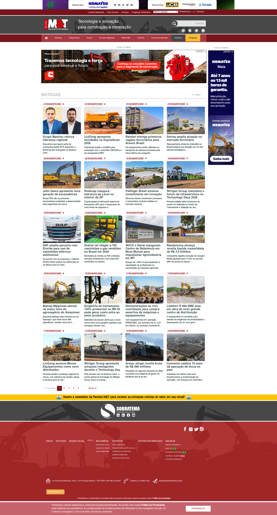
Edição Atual (74, 38)
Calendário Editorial (173, 452)
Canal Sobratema (102, 451)
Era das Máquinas (107, 38)
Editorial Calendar (173, 456)
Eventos (140, 38)
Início (49, 441)
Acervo (89, 38)
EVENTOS (117, 441)
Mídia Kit (168, 448)
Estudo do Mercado (159, 38)
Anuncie (178, 38)
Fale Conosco (113, 12)
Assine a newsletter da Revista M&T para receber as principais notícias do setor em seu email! (124, 397)
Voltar (197, 95)
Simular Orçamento (173, 445)
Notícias (58, 38)
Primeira (51, 388)
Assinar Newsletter (96, 12)
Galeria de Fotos (102, 445)
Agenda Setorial (118, 445)
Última (91, 388)
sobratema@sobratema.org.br (170, 481)
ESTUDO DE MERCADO (150, 441)
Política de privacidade (161, 498)
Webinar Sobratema (119, 455)
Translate (200, 12)
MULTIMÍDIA (102, 441)
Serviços (125, 12)
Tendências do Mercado (121, 451)
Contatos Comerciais (173, 459)
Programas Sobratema (141, 12)
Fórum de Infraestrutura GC (123, 448)
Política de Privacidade (153, 505)
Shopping (193, 38)
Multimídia (126, 38)
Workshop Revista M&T (121, 458)
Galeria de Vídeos (103, 448)
